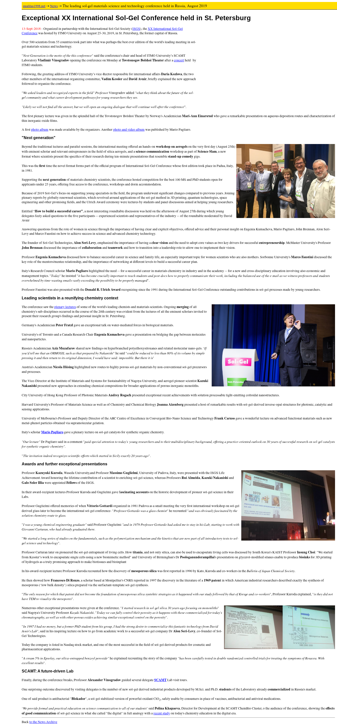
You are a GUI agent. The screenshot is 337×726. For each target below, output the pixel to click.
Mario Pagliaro (52, 432)
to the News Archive (43, 722)
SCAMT (160, 679)
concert (179, 60)
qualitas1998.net (34, 6)
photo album (39, 129)
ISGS (136, 28)
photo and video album (129, 129)
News (54, 6)
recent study (161, 713)
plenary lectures (65, 307)
